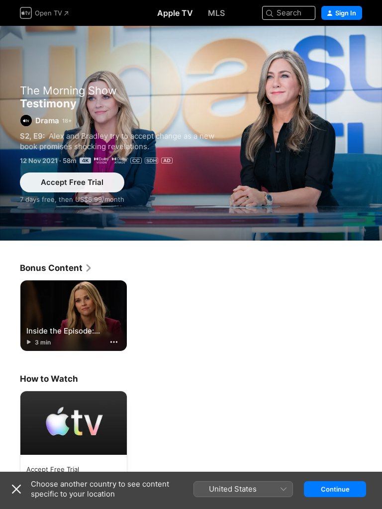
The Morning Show (68, 90)
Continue (335, 489)
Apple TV (175, 13)
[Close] (16, 489)
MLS (216, 13)
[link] (56, 267)
